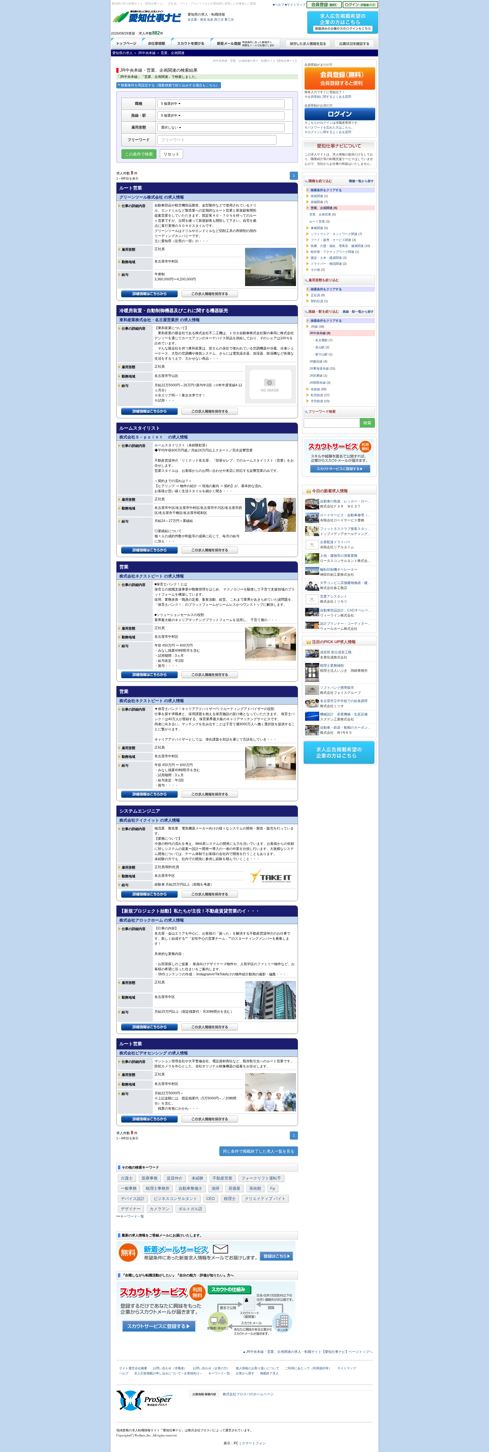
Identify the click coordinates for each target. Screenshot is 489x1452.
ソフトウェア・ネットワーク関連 (334, 234)
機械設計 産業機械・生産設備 (344, 714)
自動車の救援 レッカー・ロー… (345, 501)
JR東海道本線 (319, 368)
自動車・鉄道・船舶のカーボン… (345, 728)
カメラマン (160, 1208)
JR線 (314, 326)
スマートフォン (254, 1443)
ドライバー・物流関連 (326, 263)
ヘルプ (123, 1373)
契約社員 (317, 301)
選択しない (170, 127)
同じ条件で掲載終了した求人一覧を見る (258, 1151)
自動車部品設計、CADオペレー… (346, 610)
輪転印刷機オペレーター (338, 570)
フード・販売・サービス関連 (331, 240)
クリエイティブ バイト (265, 1198)
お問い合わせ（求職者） (170, 1368)
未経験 (197, 1178)
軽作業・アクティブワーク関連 (332, 251)
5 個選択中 (169, 104)
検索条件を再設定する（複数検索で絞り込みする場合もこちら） (170, 85)
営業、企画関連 (322, 208)
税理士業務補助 (332, 666)
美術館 (255, 1188)
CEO (210, 1198)
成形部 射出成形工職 (335, 652)
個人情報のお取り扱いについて (257, 1368)
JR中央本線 (317, 333)
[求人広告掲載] (342, 21)
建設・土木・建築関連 (326, 257)
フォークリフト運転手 (261, 1178)
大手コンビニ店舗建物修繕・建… (345, 583)
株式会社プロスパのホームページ (248, 1394)
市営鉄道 (317, 401)
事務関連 (317, 228)
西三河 (219, 19)
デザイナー (131, 1208)
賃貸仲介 (175, 1178)
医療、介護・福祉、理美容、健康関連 (337, 246)
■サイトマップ (295, 4)
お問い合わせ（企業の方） (211, 1368)
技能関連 (317, 202)
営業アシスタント (333, 596)
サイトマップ (346, 1368)
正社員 (315, 295)
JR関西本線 (317, 382)
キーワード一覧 (132, 1216)
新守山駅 (321, 354)
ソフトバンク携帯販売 (337, 688)
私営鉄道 (317, 395)
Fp (272, 1188)
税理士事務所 (158, 1188)
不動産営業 (222, 1178)
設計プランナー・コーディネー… (345, 624)
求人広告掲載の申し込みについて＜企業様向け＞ (168, 1373)
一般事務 (129, 1188)
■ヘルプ (278, 4)
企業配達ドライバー (337, 542)
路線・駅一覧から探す (358, 311)
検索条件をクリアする (326, 190)
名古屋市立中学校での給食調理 (344, 701)
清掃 (215, 1188)
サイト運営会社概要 (133, 1368)
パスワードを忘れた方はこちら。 (331, 127)
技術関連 (317, 196)
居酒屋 (234, 1188)
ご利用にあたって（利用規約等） (308, 1368)
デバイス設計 (133, 1198)
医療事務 (150, 1178)
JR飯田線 (316, 361)
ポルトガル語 (190, 1208)
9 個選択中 (169, 116)
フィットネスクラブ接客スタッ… (345, 529)
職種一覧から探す (361, 181)
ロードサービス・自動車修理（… (345, 515)
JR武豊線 (316, 375)
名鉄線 (315, 389)
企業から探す (245, 1373)
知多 (210, 19)
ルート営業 (317, 221)
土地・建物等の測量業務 (338, 556)
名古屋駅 (321, 340)
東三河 (229, 19)
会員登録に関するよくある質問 (329, 96)
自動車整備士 (190, 1188)
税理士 (230, 1198)
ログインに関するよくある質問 (329, 132)
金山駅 (320, 347)
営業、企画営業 (320, 214)
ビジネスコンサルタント (175, 1198)
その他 (315, 269)
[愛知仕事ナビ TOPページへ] (147, 18)
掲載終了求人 (269, 1373)
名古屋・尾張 (197, 19)
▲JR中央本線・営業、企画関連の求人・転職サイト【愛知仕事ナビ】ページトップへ (307, 1352)
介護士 (127, 1178)
